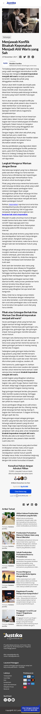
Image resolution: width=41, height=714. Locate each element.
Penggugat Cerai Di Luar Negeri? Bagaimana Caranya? (26, 613)
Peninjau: (5, 527)
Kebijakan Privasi (9, 687)
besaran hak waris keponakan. (15, 214)
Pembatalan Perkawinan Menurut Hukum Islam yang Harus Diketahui (27, 535)
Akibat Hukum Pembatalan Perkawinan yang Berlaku (27, 514)
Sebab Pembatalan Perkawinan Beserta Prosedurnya (24, 554)
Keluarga (6, 37)
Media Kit (6, 689)
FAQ (5, 680)
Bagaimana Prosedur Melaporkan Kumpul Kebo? (27, 592)
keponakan (13, 204)
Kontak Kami (7, 682)
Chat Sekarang (20, 491)
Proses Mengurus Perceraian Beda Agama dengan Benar (26, 574)
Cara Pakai (7, 678)
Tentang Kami (8, 676)
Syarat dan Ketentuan (10, 685)
